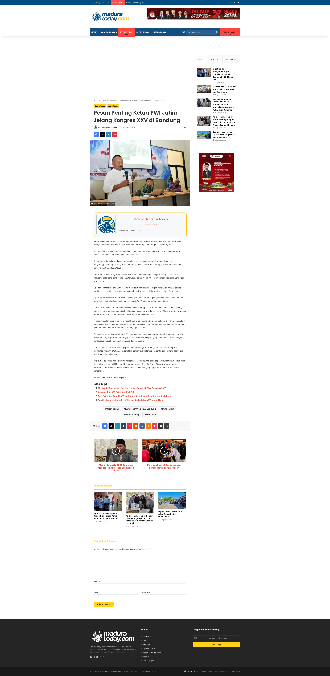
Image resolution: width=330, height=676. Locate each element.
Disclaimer (147, 637)
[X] (102, 134)
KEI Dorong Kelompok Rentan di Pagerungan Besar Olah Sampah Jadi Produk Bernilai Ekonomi (139, 520)
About (210, 671)
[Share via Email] (160, 426)
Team (216, 671)
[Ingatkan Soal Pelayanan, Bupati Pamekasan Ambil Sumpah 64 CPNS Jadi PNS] (108, 501)
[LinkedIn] (108, 134)
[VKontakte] (142, 426)
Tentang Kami (148, 661)
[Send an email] (116, 127)
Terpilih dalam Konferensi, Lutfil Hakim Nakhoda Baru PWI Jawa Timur (130, 400)
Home (94, 32)
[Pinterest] (114, 134)
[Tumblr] (123, 426)
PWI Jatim (151, 414)
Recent (200, 59)
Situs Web (146, 592)
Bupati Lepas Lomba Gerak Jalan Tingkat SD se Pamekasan (171, 514)
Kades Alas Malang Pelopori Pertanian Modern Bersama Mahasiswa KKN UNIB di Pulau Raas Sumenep (166, 3)
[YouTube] (97, 657)
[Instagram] (100, 657)
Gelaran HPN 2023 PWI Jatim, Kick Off (116, 392)
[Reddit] (135, 426)
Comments (231, 59)
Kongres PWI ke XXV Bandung (140, 409)
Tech (228, 671)
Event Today (126, 32)
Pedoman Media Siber (152, 653)
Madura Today (108, 32)
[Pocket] (154, 426)
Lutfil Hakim (168, 409)
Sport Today (142, 32)
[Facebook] (96, 134)
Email (97, 592)
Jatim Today (113, 106)
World (222, 671)
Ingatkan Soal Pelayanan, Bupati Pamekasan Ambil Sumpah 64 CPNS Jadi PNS (106, 516)
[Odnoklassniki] (148, 426)
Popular (214, 59)
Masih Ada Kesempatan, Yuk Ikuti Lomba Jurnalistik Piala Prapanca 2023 (132, 388)
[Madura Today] (113, 16)
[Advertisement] (165, 44)
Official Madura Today (106, 127)
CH (155, 671)
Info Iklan (146, 645)
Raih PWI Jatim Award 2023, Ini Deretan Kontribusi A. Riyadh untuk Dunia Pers (134, 396)
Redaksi (146, 657)
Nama (97, 582)
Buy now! (236, 671)
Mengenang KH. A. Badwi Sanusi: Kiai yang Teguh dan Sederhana (224, 89)
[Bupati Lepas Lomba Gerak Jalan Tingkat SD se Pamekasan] (172, 500)
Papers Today (159, 32)
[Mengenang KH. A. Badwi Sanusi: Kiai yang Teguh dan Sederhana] (204, 89)
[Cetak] (166, 426)
